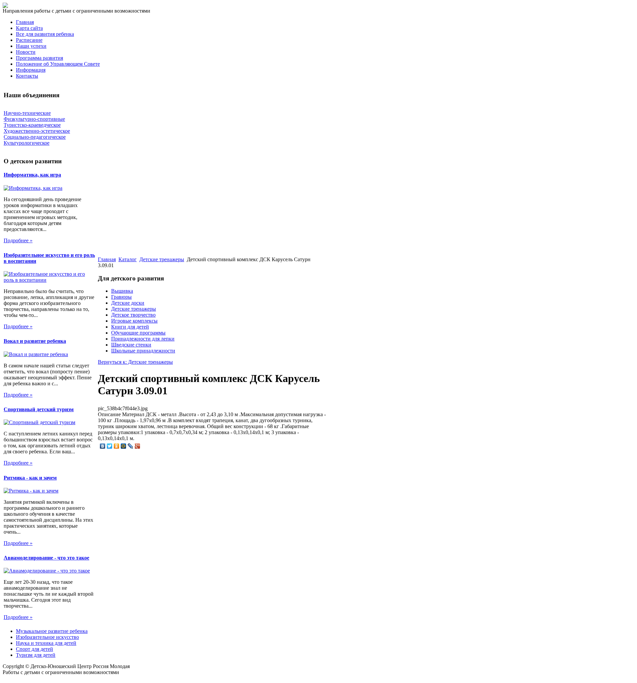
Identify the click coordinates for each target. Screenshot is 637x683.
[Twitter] (109, 446)
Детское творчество (133, 315)
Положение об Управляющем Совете (58, 64)
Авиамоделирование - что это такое (46, 558)
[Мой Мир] (123, 446)
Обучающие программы (138, 333)
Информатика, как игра (32, 175)
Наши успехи (31, 46)
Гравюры (121, 297)
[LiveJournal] (130, 446)
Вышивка (122, 291)
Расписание (29, 40)
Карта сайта (29, 28)
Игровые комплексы (134, 321)
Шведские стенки (131, 344)
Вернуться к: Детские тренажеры (135, 362)
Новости (25, 52)
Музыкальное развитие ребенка (52, 631)
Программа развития (39, 58)
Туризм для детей (35, 655)
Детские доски (127, 303)
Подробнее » (18, 240)
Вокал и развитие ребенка (35, 341)
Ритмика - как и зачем (30, 478)
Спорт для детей (34, 649)
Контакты (27, 76)
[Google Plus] (137, 446)
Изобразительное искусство (47, 637)
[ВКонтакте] (102, 446)
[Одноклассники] (116, 446)
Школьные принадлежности (143, 350)
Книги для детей (130, 327)
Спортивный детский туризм (39, 409)
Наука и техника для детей (46, 643)
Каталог (127, 259)
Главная (25, 22)
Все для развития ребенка (45, 34)
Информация (30, 70)
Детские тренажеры (161, 259)
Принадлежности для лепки (143, 339)
